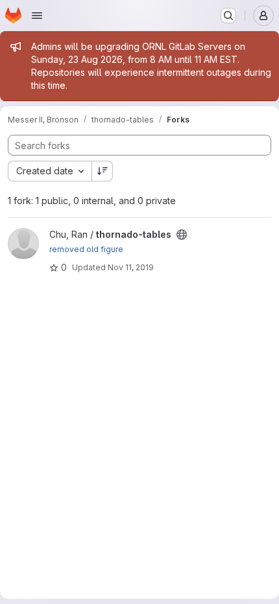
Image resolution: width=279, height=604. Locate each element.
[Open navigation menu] (37, 15)
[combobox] (49, 171)
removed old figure (86, 249)
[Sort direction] (102, 171)
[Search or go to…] (228, 15)
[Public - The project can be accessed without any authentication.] (181, 234)
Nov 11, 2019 (131, 267)
